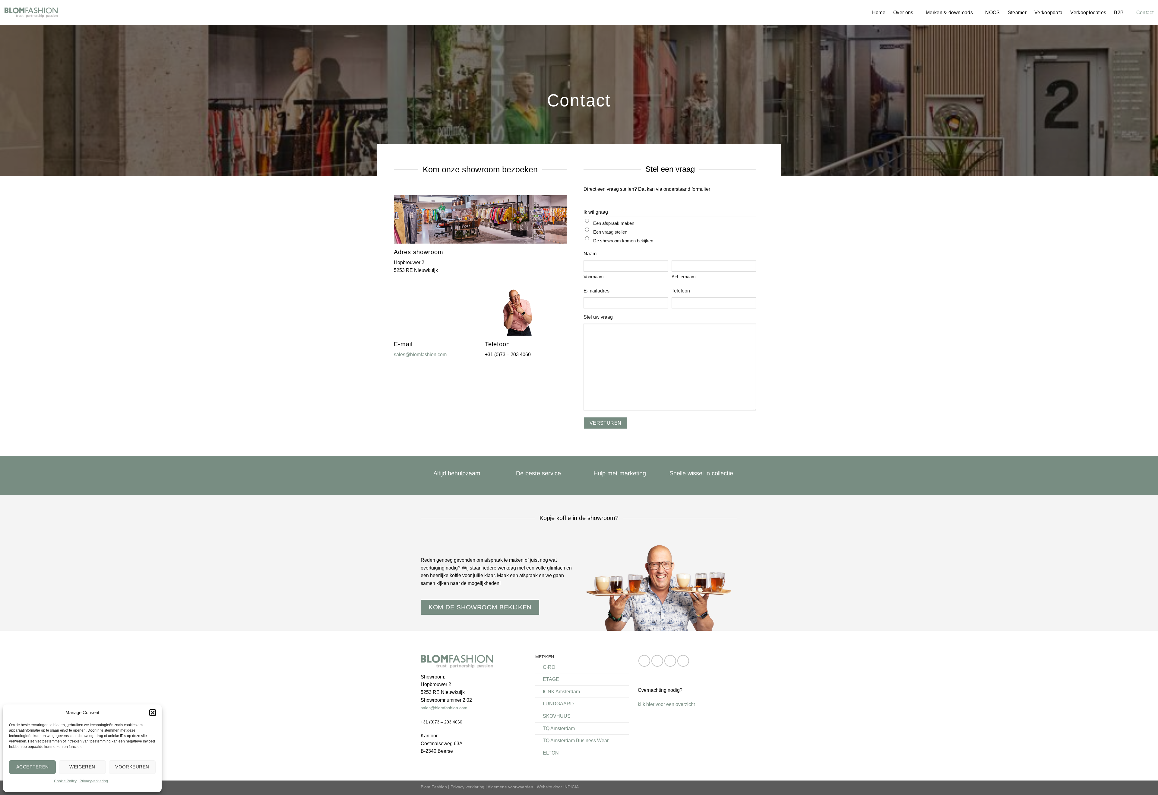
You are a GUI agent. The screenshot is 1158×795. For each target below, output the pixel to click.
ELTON (551, 752)
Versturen (606, 423)
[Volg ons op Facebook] (644, 661)
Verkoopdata (1048, 12)
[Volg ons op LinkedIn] (670, 661)
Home (878, 12)
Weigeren (82, 766)
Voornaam (594, 276)
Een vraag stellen (610, 232)
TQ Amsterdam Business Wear (576, 740)
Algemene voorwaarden (510, 786)
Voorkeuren (132, 766)
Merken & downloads (949, 12)
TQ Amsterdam (559, 728)
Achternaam (684, 276)
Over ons (903, 12)
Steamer (1017, 12)
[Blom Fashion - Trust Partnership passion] (31, 12)
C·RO (549, 667)
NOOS (992, 12)
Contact (1144, 12)
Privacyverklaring (94, 781)
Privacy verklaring (467, 786)
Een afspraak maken (613, 223)
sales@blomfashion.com (420, 354)
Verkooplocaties (1088, 12)
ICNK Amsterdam (561, 691)
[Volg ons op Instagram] (657, 661)
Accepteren (32, 766)
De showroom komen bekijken (623, 240)
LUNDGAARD (558, 703)
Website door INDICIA (558, 786)
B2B (1119, 12)
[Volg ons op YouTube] (683, 661)
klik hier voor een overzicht (666, 704)
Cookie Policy (65, 781)
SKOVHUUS (557, 716)
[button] (153, 713)
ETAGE (551, 679)
